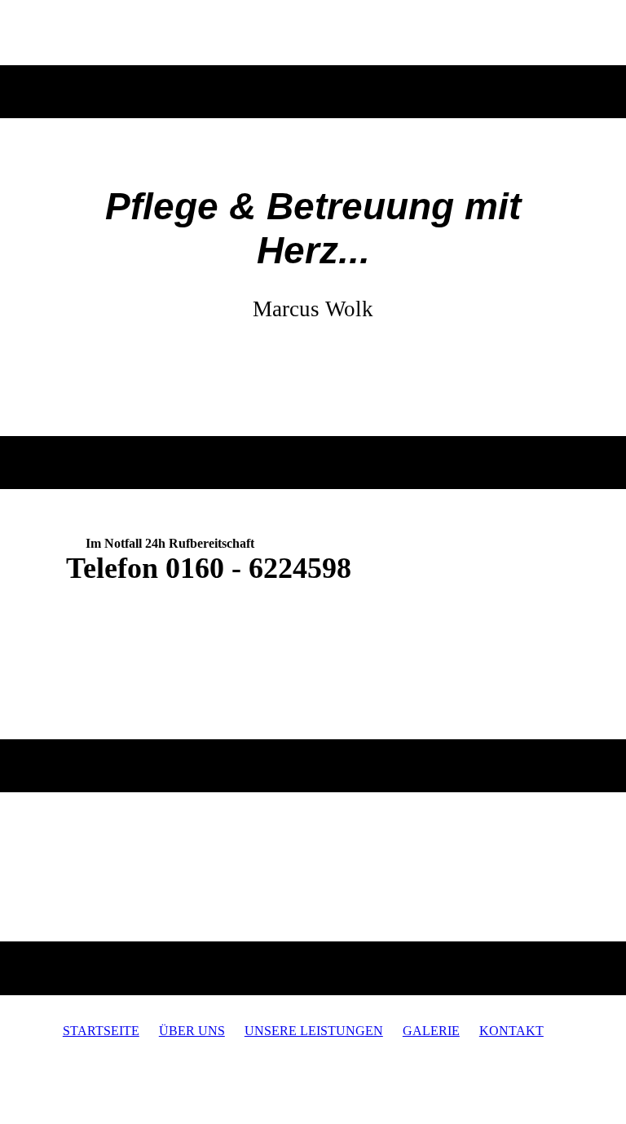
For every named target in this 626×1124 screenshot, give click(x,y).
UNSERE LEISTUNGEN (314, 1031)
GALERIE (431, 1031)
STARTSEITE (101, 1031)
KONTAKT (511, 1031)
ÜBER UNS (192, 1031)
